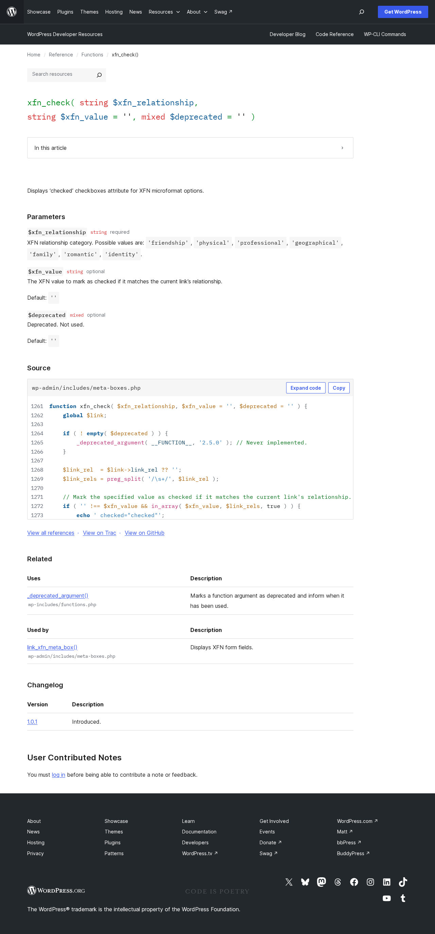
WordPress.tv (200, 853)
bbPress (349, 842)
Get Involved (274, 821)
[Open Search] (361, 12)
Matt (345, 831)
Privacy (35, 853)
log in (58, 774)
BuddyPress (353, 853)
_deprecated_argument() (57, 595)
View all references (50, 532)
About (34, 821)
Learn (188, 821)
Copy (339, 388)
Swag (269, 853)
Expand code (306, 388)
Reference (61, 54)
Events (267, 831)
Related (39, 559)
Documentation (199, 831)
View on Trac (99, 532)
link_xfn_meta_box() (52, 647)
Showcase (116, 821)
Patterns (114, 853)
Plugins (113, 842)
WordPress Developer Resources (65, 34)
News (33, 831)
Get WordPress (403, 12)
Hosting (36, 842)
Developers (195, 842)
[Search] (99, 75)
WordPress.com (357, 821)
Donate (271, 842)
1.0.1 (32, 721)
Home (33, 54)
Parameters (46, 217)
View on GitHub (144, 532)
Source (39, 368)
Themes (114, 831)
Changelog (45, 685)
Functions (92, 54)
